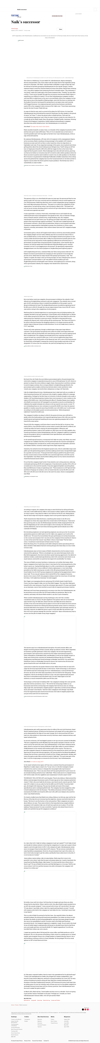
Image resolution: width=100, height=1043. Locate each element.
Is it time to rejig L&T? (36, 761)
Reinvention (27, 1000)
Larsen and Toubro (55, 1000)
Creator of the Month (16, 1019)
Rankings (14, 1016)
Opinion (40, 1026)
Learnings (39, 1000)
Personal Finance (42, 1025)
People (26, 1021)
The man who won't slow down (39, 126)
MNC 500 (13, 1036)
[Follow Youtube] (85, 1009)
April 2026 (66, 1026)
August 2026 (67, 1019)
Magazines (67, 1016)
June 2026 (66, 1023)
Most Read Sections (43, 1016)
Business (40, 1019)
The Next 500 (14, 1031)
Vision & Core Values (37, 1040)
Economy (40, 1023)
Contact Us (46, 1040)
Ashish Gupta (14, 28)
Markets (40, 1021)
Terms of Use (27, 1040)
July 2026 (66, 1021)
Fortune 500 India (15, 1027)
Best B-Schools (14, 1034)
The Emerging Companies (14, 1025)
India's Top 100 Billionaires (14, 1022)
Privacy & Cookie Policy (17, 1040)
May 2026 (66, 1025)
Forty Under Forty (15, 1033)
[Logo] (10, 9)
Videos (52, 1019)
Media (52, 1016)
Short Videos (54, 1021)
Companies (27, 1019)
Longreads (33, 1000)
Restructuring (46, 1000)
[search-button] (92, 9)
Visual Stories (54, 1023)
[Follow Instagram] (88, 1009)
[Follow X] (83, 1009)
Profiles (26, 1016)
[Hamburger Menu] (4, 10)
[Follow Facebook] (80, 1009)
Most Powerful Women (16, 1029)
